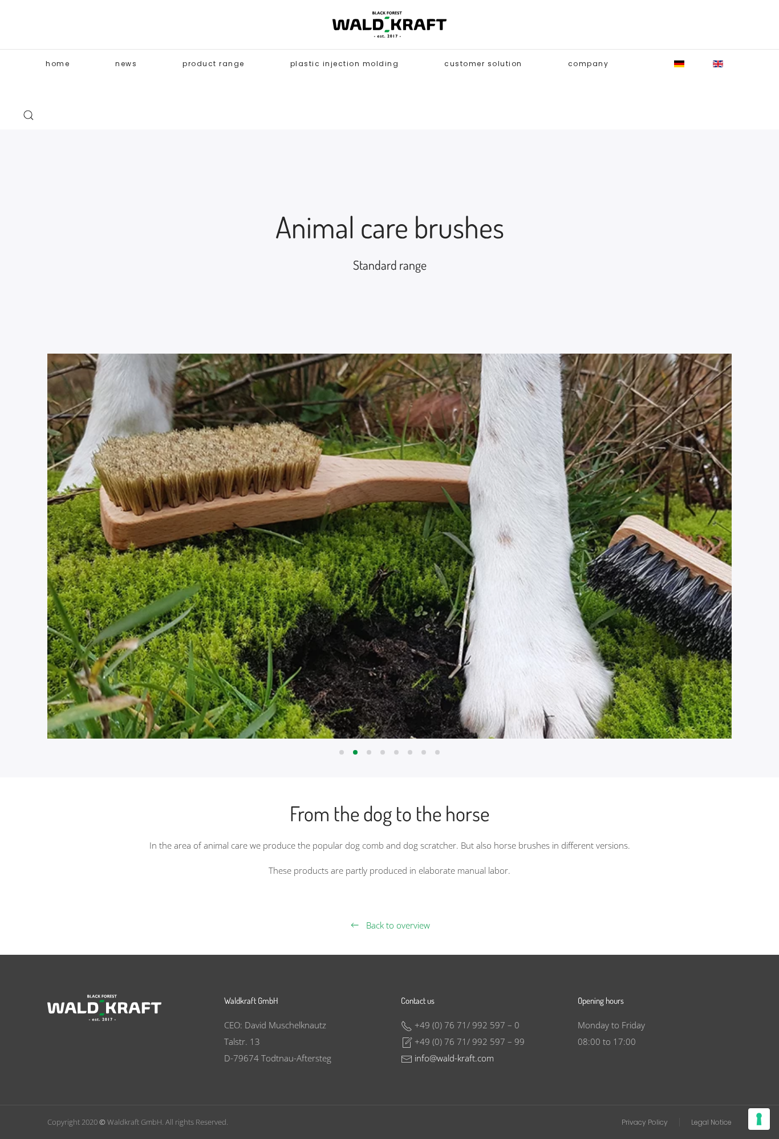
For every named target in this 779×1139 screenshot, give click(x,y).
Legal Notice (711, 1122)
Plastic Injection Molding (344, 63)
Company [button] (588, 63)
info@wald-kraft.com (454, 1058)
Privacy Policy (645, 1122)
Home (58, 63)
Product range (213, 63)
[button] (28, 115)
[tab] (341, 752)
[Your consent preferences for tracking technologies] (759, 1119)
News (126, 63)
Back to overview (398, 925)
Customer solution (483, 63)
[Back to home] (389, 24)
